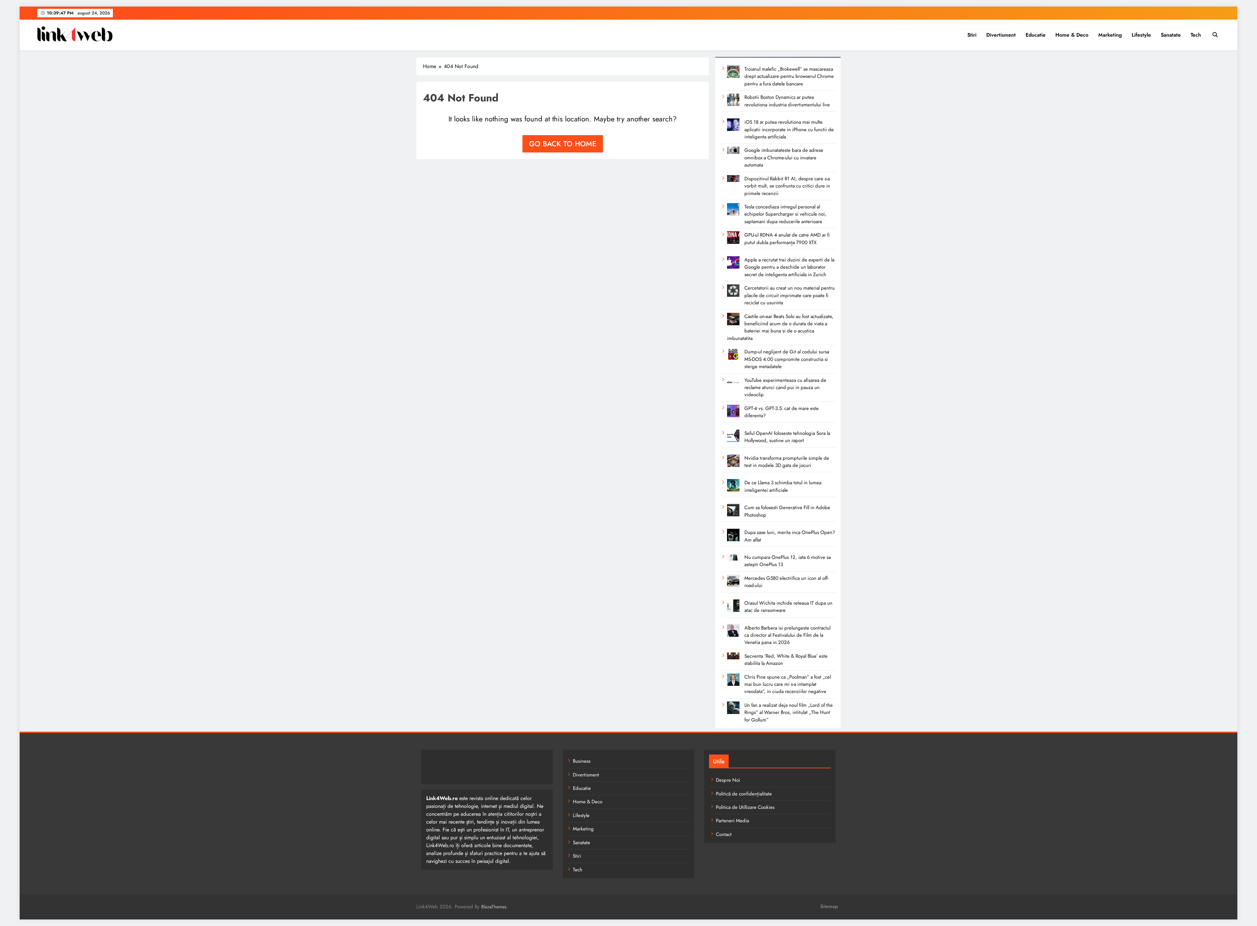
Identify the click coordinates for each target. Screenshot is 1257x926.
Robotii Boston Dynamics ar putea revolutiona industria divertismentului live (787, 101)
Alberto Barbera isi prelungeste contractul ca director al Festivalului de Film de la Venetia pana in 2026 (787, 635)
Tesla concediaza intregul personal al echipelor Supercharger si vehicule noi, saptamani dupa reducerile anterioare (785, 214)
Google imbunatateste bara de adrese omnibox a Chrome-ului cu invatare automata (783, 158)
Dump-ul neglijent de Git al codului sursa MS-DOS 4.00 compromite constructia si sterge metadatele (786, 359)
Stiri (971, 35)
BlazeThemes (493, 906)
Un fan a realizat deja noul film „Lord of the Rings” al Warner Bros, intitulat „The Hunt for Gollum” (788, 712)
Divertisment (1001, 35)
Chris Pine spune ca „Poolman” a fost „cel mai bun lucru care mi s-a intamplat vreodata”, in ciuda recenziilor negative (787, 684)
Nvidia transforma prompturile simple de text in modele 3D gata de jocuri (786, 461)
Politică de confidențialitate (744, 793)
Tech (1196, 35)
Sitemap (829, 906)
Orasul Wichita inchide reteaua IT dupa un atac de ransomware (788, 606)
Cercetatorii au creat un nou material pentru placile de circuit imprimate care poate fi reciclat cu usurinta (789, 295)
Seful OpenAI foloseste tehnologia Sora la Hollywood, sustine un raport (787, 437)
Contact (724, 834)
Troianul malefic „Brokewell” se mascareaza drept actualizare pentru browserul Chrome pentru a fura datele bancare (789, 76)
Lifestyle (1141, 35)
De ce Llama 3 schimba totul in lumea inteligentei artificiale (782, 486)
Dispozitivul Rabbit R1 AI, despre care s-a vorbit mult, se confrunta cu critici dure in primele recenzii (787, 186)
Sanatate (1171, 35)
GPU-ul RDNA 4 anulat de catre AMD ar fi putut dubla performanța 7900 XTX (787, 238)
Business (582, 761)
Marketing (1110, 35)
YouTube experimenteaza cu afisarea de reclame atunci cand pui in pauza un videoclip (785, 388)
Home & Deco (1071, 35)
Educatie (1036, 35)
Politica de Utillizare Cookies (745, 807)
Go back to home (562, 143)
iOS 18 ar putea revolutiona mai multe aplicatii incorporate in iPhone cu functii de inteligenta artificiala (789, 129)
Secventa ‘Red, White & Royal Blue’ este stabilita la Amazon (786, 659)
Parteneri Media (732, 820)
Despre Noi (728, 780)
